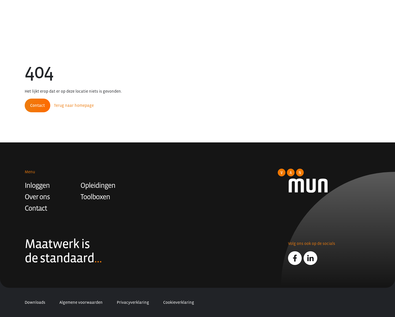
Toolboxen (95, 197)
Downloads (35, 302)
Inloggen (37, 185)
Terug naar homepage (74, 105)
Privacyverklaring (133, 302)
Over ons (37, 197)
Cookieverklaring (178, 302)
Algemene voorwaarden (81, 302)
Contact (37, 105)
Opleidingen (97, 185)
